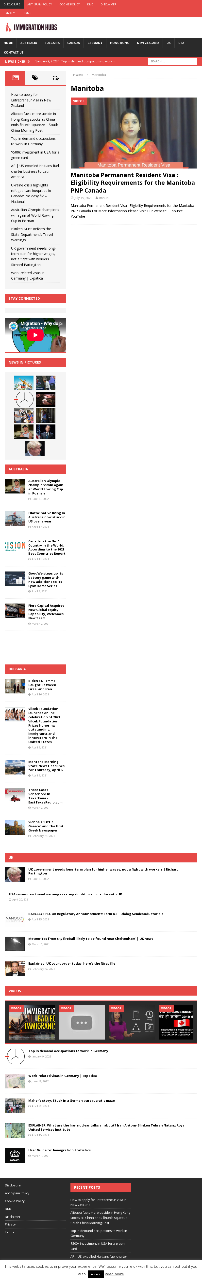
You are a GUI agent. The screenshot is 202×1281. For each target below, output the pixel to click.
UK (169, 43)
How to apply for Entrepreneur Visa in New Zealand (31, 100)
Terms (26, 13)
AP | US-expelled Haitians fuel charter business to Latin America (35, 171)
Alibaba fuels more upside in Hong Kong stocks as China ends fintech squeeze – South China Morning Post (100, 1217)
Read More (114, 1273)
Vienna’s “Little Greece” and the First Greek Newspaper (46, 826)
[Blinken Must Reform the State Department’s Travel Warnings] (45, 431)
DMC (90, 4)
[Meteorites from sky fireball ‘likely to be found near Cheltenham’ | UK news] (15, 944)
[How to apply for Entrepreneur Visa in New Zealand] (24, 383)
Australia (28, 43)
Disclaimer (108, 4)
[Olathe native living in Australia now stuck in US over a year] (15, 518)
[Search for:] (172, 61)
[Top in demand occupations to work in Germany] (24, 399)
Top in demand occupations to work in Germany (68, 1051)
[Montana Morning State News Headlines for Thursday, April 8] (15, 767)
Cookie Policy (69, 4)
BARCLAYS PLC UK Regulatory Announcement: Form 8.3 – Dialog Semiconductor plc (95, 914)
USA (181, 43)
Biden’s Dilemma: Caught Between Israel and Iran (42, 684)
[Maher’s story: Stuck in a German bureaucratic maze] (15, 1105)
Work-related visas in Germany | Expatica (62, 1075)
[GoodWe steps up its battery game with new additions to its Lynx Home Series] (15, 578)
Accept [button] (96, 1274)
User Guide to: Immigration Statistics (59, 1150)
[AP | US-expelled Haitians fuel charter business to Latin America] (24, 415)
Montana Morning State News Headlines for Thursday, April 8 (46, 766)
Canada (73, 43)
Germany (94, 43)
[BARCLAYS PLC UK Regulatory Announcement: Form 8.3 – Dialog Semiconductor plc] (15, 919)
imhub (104, 198)
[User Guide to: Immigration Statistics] (15, 1155)
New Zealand (148, 43)
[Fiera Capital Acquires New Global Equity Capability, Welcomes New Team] (15, 611)
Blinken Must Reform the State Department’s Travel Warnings (32, 234)
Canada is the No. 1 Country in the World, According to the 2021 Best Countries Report (47, 547)
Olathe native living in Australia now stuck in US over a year (47, 517)
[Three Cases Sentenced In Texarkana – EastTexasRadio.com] (15, 795)
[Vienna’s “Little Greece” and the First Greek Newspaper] (15, 827)
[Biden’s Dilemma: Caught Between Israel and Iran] (15, 686)
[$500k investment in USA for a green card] (45, 399)
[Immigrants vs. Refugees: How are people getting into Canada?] (132, 1022)
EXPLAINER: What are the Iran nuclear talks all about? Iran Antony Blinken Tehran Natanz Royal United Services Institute (106, 1127)
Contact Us (13, 52)
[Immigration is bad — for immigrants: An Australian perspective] (32, 1022)
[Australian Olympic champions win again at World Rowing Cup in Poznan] (24, 431)
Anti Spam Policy (39, 4)
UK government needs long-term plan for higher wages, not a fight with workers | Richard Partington (103, 871)
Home (8, 43)
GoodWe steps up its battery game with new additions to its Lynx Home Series (45, 579)
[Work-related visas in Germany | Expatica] (15, 1081)
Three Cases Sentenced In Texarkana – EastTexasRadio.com (45, 796)
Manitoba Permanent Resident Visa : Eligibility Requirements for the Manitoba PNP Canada (133, 182)
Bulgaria (52, 43)
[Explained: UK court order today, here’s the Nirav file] (15, 968)
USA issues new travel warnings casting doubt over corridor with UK (65, 894)
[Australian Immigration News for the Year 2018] (82, 1022)
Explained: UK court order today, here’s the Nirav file (71, 963)
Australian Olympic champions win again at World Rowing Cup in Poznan (35, 215)
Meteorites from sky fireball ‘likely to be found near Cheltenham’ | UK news (90, 938)
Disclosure (12, 4)
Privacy (9, 13)
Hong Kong (119, 43)
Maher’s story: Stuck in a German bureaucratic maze (71, 1100)
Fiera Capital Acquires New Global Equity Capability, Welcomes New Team (46, 611)
